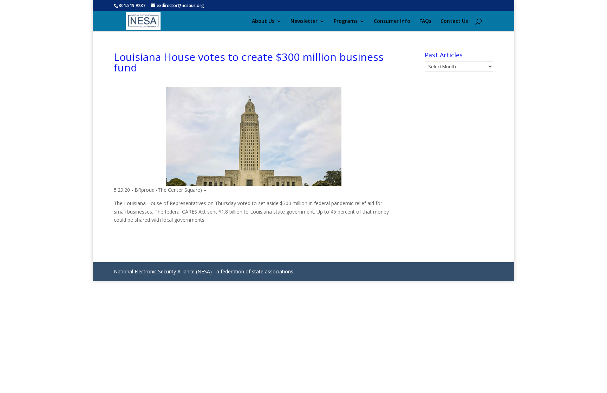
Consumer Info (392, 21)
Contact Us (454, 21)
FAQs (425, 21)
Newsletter (304, 21)
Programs (346, 21)
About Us (263, 21)
